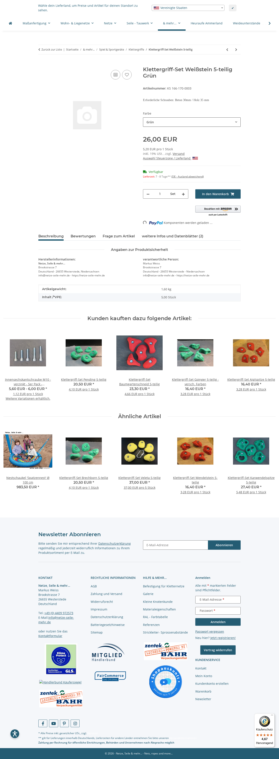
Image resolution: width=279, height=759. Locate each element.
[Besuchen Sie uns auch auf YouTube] (53, 723)
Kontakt (200, 668)
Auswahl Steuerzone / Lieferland (167, 158)
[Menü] (272, 716)
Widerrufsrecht (102, 602)
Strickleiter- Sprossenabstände (165, 632)
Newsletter (203, 699)
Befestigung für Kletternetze (163, 586)
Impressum (99, 609)
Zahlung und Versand (106, 594)
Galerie (148, 594)
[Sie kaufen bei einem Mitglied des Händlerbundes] (108, 652)
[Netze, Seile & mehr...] (10, 23)
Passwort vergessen (209, 631)
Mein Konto (203, 676)
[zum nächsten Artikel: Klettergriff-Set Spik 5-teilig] (236, 49)
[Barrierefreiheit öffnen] (14, 733)
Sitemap (97, 632)
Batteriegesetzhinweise (108, 625)
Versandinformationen (183, 738)
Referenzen (151, 625)
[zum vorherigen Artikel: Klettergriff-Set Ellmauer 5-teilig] (227, 49)
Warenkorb (203, 691)
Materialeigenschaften (159, 609)
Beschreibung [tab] (51, 236)
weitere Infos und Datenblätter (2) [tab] (172, 236)
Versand (179, 154)
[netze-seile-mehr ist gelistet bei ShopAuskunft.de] (165, 681)
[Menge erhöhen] (183, 193)
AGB (94, 586)
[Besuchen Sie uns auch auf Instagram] (75, 723)
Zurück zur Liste (51, 49)
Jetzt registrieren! (223, 638)
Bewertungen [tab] (83, 236)
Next (268, 367)
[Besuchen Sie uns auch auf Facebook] (42, 723)
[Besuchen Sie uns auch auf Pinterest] (64, 723)
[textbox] (188, 8)
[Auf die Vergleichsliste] (115, 74)
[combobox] (188, 8)
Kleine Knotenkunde (158, 602)
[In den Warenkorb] (41, 64)
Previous (10, 367)
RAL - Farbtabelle (155, 617)
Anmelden (218, 622)
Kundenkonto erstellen (212, 683)
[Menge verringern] (148, 193)
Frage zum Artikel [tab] (119, 236)
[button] (267, 23)
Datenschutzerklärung (114, 543)
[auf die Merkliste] (127, 74)
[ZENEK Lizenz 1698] (61, 699)
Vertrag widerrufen (218, 650)
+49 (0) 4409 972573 (58, 613)
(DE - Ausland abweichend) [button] (187, 176)
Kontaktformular (50, 636)
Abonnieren (224, 545)
